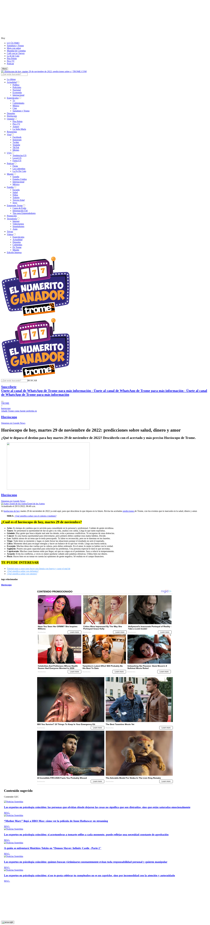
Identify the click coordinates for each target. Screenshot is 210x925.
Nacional (17, 90)
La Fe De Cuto (19, 171)
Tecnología (12, 218)
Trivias (10, 231)
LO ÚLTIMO (13, 43)
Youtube (16, 145)
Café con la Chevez (16, 53)
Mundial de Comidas (16, 50)
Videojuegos (18, 224)
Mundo (10, 174)
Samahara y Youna (15, 45)
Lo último (11, 79)
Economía (17, 92)
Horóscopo (12, 116)
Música (16, 105)
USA (9, 153)
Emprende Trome (15, 205)
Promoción (12, 216)
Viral (9, 134)
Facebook (17, 137)
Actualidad (12, 82)
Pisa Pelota (12, 58)
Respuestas (12, 131)
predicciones (129, 511)
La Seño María (19, 129)
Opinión (10, 119)
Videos (10, 234)
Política (16, 85)
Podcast (10, 63)
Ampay (16, 126)
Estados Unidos (20, 179)
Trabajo (16, 197)
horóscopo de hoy (12, 511)
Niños (15, 195)
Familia (10, 187)
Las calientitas (19, 168)
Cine (15, 108)
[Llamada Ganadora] (35, 316)
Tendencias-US (19, 155)
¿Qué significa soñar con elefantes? (23, 571)
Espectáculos (13, 98)
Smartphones (18, 226)
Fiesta (15, 166)
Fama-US (17, 160)
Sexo (15, 202)
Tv (14, 100)
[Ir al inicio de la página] (7, 922)
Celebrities (17, 244)
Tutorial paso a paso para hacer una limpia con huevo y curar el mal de (38, 568)
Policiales (17, 87)
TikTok (16, 147)
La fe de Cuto (13, 56)
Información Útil (20, 210)
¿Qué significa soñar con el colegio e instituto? (35, 516)
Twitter (16, 142)
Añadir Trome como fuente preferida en (19, 411)
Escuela (16, 190)
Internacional (18, 95)
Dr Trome (17, 247)
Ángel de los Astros (36, 503)
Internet (16, 221)
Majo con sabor (14, 48)
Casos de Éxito (19, 208)
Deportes (11, 113)
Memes (16, 150)
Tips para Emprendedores (24, 213)
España (16, 176)
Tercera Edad (19, 200)
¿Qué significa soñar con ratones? (22, 574)
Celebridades (18, 103)
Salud (15, 192)
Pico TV (11, 61)
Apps (15, 229)
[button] (32, 380)
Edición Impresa (14, 252)
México (16, 184)
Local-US (17, 158)
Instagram (17, 139)
